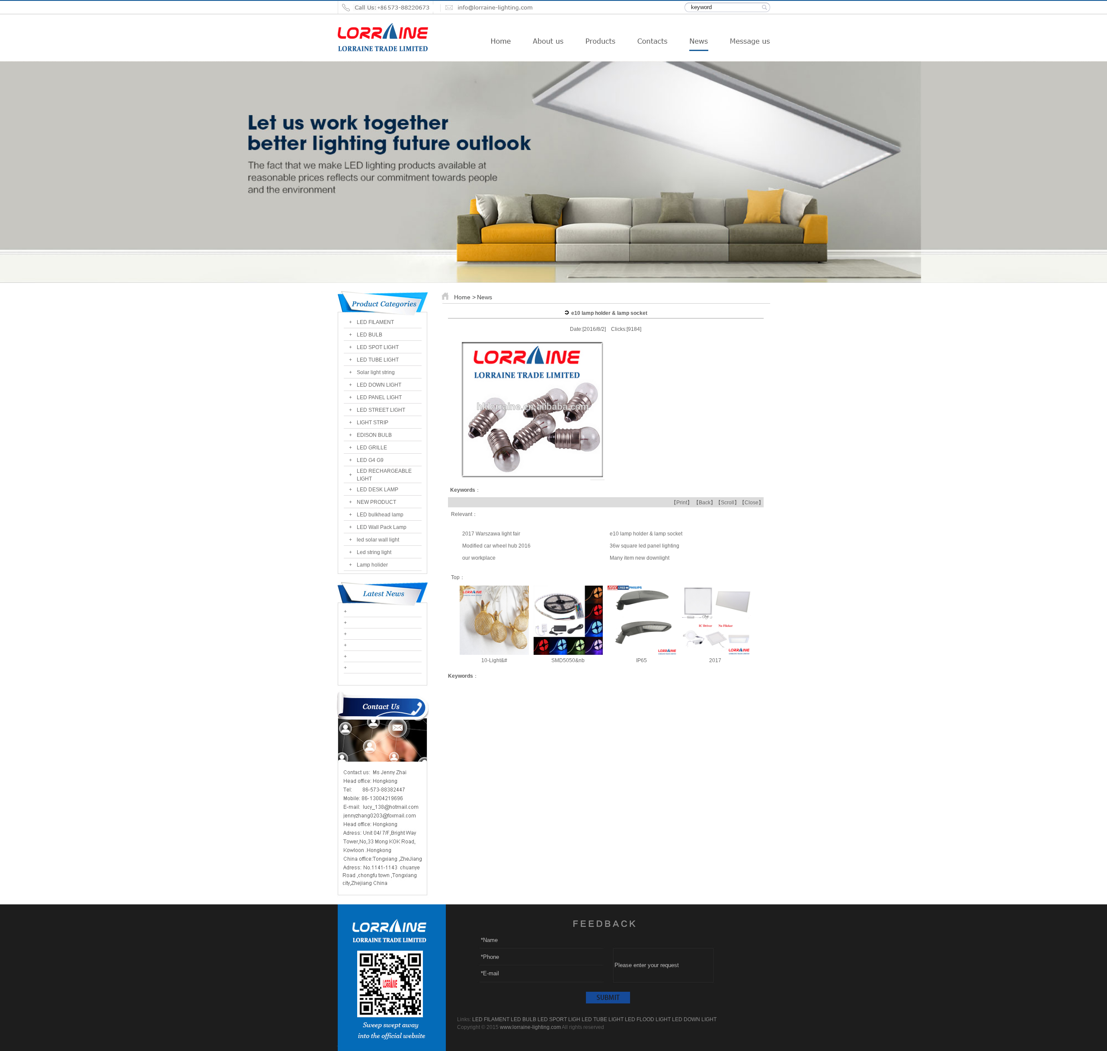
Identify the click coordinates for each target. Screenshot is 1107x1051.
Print (681, 503)
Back (704, 503)
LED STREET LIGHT (381, 410)
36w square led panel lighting (644, 546)
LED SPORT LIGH (559, 1019)
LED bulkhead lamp (380, 515)
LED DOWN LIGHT (379, 385)
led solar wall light (378, 540)
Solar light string (376, 372)
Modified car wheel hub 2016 (496, 546)
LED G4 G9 (370, 460)
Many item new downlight (639, 558)
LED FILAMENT (375, 322)
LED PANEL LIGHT (379, 397)
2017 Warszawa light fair (491, 534)
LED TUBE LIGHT (378, 360)
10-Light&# (494, 660)
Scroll (727, 503)
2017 (716, 660)
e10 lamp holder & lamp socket (646, 534)
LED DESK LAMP (377, 490)
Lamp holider (372, 565)
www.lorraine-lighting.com (530, 1027)
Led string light (374, 552)
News (484, 297)
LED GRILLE (372, 448)
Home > (465, 297)
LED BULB (369, 335)
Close (751, 503)
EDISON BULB (374, 435)
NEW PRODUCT (376, 502)
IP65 (642, 660)
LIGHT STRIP (372, 423)
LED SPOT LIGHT (378, 347)
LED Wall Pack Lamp (381, 527)
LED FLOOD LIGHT (648, 1019)
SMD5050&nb (568, 660)
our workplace (479, 558)
